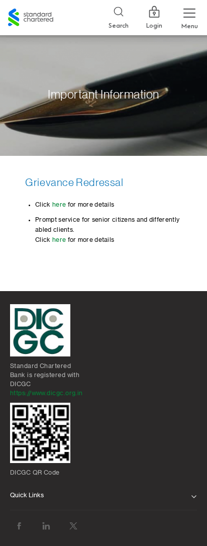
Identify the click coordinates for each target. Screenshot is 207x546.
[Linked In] (46, 526)
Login (154, 26)
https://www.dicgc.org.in (46, 393)
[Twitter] (73, 526)
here (59, 205)
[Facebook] (19, 526)
